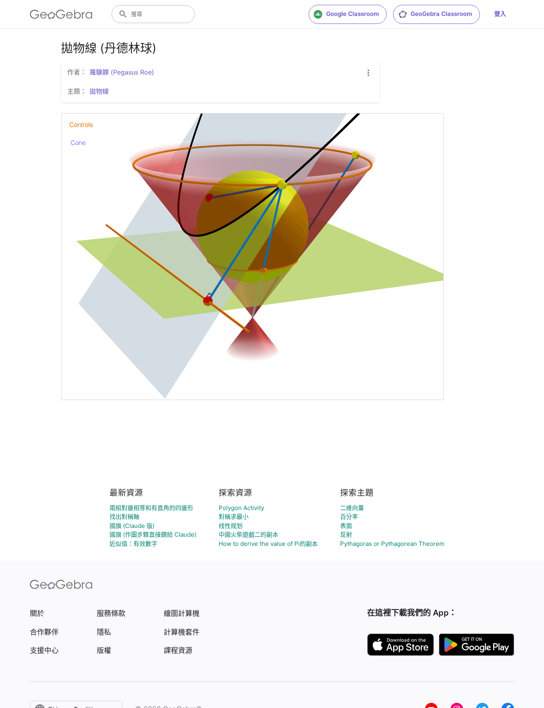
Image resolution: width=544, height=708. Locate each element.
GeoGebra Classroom (441, 14)
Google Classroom (352, 14)
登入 (500, 14)
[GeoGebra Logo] (61, 14)
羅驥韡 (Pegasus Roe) (122, 72)
